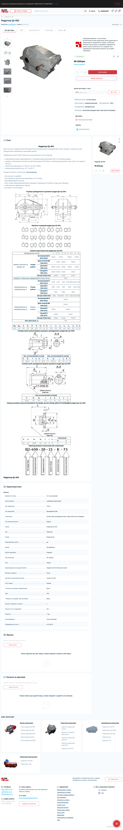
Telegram (104, 790)
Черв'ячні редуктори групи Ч (68, 728)
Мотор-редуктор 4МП (27, 730)
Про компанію (61, 797)
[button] (7, 38)
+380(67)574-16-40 (6, 792)
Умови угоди (61, 805)
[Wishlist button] (114, 56)
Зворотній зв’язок (62, 807)
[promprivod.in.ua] (30, 779)
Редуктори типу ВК (27, 761)
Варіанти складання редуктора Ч (68, 733)
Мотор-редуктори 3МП (28, 727)
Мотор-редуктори (26, 723)
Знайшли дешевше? (79, 64)
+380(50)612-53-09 (6, 789)
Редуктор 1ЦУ (106, 740)
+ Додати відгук (12, 645)
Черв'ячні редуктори (68, 723)
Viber (102, 793)
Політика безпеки (62, 802)
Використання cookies (64, 790)
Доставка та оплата (63, 800)
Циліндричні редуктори (110, 723)
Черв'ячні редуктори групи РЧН (68, 744)
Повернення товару (63, 810)
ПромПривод (12, 24)
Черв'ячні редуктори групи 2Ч (68, 739)
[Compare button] (117, 56)
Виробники (60, 815)
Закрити (118, 3)
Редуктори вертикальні (28, 757)
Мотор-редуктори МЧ (27, 737)
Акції (58, 820)
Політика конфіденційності (65, 795)
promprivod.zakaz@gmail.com (28, 798)
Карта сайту (61, 812)
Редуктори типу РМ (108, 727)
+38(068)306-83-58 (7, 794)
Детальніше (55, 4)
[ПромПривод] (78, 45)
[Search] (85, 11)
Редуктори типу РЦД (108, 734)
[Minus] (78, 72)
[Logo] (4, 11)
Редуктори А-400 (26, 764)
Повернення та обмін (64, 792)
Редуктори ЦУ (106, 737)
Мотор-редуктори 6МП (28, 734)
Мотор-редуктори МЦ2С (28, 740)
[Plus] (85, 72)
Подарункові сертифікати (65, 817)
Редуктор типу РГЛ (67, 748)
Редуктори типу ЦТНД (109, 730)
